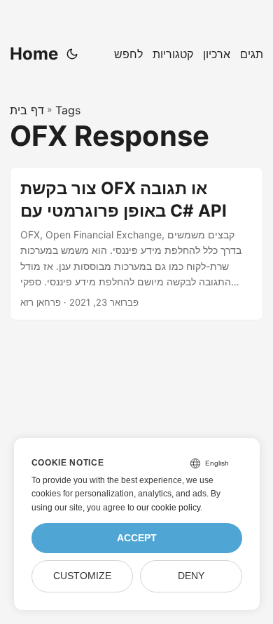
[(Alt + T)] (72, 54)
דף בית (27, 110)
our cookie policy (168, 508)
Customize (82, 576)
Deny (191, 576)
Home (34, 53)
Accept (137, 538)
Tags (67, 110)
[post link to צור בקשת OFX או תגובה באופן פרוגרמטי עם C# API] (136, 244)
